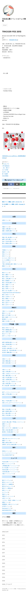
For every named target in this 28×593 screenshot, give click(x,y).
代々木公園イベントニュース (9, 467)
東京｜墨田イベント (7, 274)
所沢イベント (5, 256)
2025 (3, 580)
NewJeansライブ (6, 508)
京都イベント (5, 359)
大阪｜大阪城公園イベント (9, 379)
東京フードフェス (6, 480)
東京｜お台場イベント (8, 300)
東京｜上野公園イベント (8, 278)
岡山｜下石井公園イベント (9, 400)
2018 (3, 556)
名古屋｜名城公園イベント (9, 348)
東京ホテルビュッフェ (8, 486)
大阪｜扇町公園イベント (8, 375)
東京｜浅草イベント (7, 276)
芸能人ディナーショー (8, 496)
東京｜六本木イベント (8, 296)
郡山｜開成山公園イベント (9, 243)
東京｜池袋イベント (7, 284)
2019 (3, 559)
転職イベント (5, 502)
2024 (3, 577)
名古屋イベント (6, 346)
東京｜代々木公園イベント (9, 290)
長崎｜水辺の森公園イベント (9, 430)
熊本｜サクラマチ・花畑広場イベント (12, 428)
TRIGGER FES (13, 39)
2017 (3, 552)
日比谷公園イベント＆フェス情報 (9, 588)
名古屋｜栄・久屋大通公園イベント (11, 350)
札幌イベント (5, 226)
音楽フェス (5, 494)
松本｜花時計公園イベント (9, 331)
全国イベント (5, 220)
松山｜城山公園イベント (8, 413)
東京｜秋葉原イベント (8, 280)
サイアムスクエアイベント (9, 453)
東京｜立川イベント (7, 304)
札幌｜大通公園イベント (8, 228)
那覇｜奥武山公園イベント (9, 442)
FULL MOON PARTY (7, 455)
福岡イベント (5, 424)
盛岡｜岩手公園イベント (8, 239)
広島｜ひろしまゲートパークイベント (12, 402)
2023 (3, 573)
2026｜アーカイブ (7, 584)
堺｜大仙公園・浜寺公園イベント (10, 385)
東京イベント (5, 272)
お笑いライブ (5, 498)
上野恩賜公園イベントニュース (10, 465)
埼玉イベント (5, 254)
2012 (3, 535)
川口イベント (5, 262)
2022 (3, 570)
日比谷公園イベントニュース (9, 469)
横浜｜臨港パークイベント (9, 317)
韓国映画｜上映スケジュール (9, 504)
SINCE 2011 (5, 531)
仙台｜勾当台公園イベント (9, 241)
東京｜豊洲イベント (7, 298)
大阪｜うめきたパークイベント (10, 373)
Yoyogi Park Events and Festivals (10, 292)
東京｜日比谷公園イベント (9, 282)
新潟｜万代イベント (7, 327)
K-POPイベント (6, 506)
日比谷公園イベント (7, 188)
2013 (3, 538)
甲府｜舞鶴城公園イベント (9, 329)
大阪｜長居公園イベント (8, 383)
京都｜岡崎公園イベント (8, 361)
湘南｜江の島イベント (8, 321)
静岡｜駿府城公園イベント (9, 342)
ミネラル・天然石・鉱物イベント (10, 500)
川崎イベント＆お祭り (8, 311)
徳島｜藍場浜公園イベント (9, 411)
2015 (3, 545)
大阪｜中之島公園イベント (9, 377)
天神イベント (5, 426)
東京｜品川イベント (7, 302)
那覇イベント (5, 440)
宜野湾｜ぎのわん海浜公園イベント (11, 444)
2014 (3, 542)
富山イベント (5, 333)
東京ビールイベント (7, 482)
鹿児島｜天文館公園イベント (9, 432)
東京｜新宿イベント (7, 286)
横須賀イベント (6, 319)
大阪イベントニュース (8, 473)
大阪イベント (5, 369)
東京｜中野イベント (7, 288)
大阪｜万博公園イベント (8, 371)
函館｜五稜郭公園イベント (9, 230)
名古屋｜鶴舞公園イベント (9, 352)
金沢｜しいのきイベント (8, 335)
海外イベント (5, 490)
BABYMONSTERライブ (8, 510)
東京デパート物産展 (7, 484)
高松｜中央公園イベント (8, 409)
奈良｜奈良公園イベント (8, 363)
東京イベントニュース (8, 463)
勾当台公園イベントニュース (9, 461)
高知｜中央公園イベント (8, 415)
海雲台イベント (6, 451)
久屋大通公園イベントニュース (10, 471)
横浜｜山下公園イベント (8, 315)
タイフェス (5, 492)
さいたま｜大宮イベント (8, 258)
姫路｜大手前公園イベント (9, 394)
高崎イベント (5, 252)
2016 (3, 549)
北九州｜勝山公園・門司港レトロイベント (13, 422)
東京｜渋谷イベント (7, 294)
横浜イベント (5, 313)
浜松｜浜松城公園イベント (9, 344)
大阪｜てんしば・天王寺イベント (10, 381)
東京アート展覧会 (6, 488)
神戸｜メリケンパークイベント (10, 392)
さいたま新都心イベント (8, 260)
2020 (3, 563)
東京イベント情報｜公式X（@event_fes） (12, 201)
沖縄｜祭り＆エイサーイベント (10, 438)
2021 (3, 566)
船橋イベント (5, 266)
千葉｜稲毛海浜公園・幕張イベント (11, 264)
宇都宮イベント (6, 250)
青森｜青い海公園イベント (9, 237)
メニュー (5, 25)
